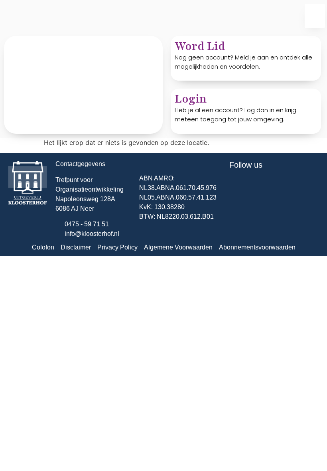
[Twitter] (239, 187)
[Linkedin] (261, 187)
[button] (315, 16)
